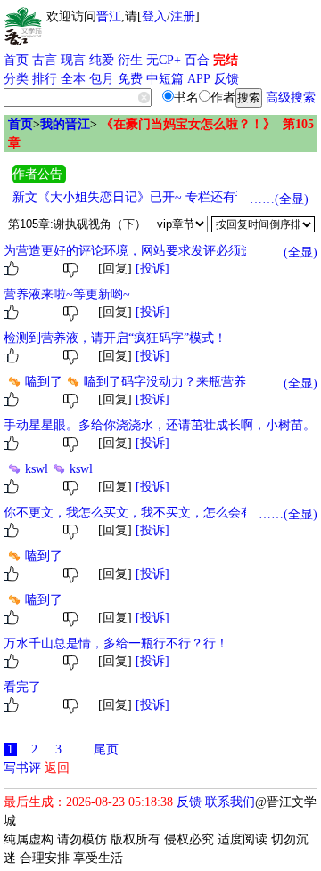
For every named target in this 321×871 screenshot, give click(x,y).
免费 (130, 78)
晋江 (108, 16)
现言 (73, 60)
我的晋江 (65, 124)
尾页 (106, 749)
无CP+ (163, 60)
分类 (16, 78)
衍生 (130, 60)
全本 (73, 78)
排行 (44, 78)
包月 (101, 78)
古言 (44, 60)
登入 (154, 16)
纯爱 (101, 60)
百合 (197, 60)
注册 (182, 16)
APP (198, 78)
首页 (16, 60)
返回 (57, 768)
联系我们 (230, 802)
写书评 (22, 768)
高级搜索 (291, 97)
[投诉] (152, 268)
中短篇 (165, 78)
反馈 (226, 78)
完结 (225, 60)
